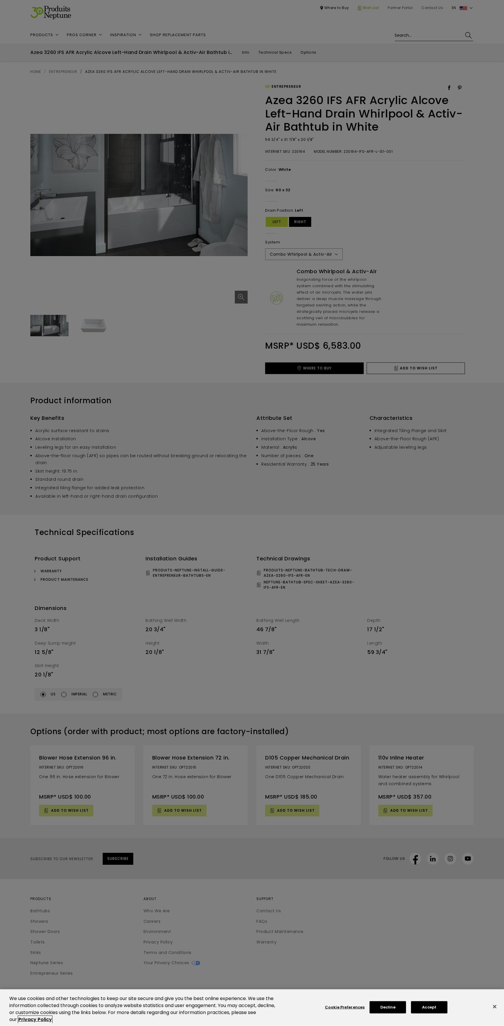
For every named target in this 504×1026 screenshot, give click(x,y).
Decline (388, 1007)
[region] (252, 1007)
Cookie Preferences (345, 1007)
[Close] (494, 1006)
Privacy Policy (35, 1019)
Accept (429, 1007)
